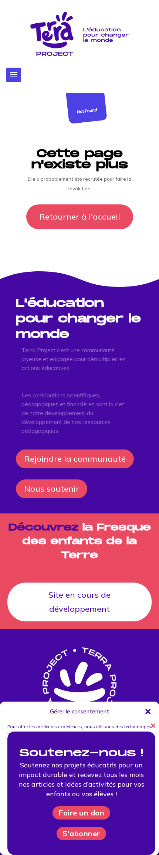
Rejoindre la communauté (75, 459)
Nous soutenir (51, 489)
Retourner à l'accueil (79, 216)
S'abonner (81, 833)
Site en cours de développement (79, 602)
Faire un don (81, 812)
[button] (148, 711)
